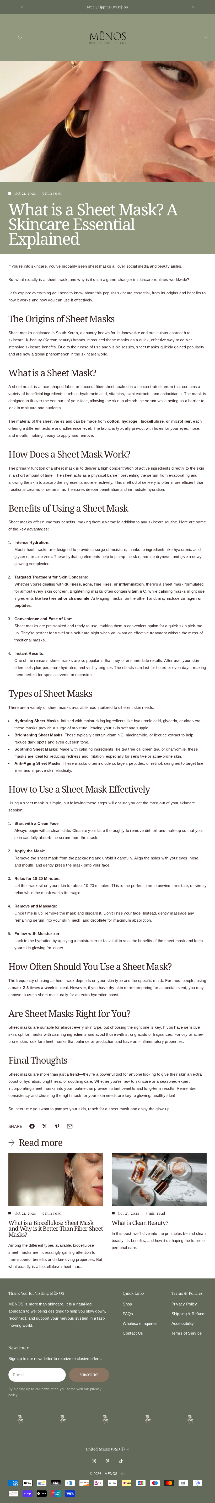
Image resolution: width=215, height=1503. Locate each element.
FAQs (128, 1313)
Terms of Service (186, 1333)
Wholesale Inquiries (140, 1323)
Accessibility (182, 1323)
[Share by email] (70, 1126)
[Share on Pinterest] (57, 1126)
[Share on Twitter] (44, 1126)
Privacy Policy (184, 1304)
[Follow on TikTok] (121, 1461)
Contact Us (133, 1333)
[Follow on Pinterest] (107, 1461)
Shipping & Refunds (189, 1313)
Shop (127, 1304)
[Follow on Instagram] (93, 1461)
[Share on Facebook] (32, 1126)
